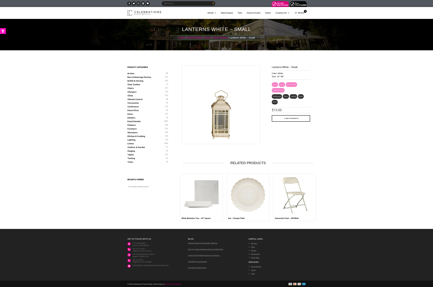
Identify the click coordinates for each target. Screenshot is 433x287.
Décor (130, 114)
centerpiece (277, 96)
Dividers (131, 118)
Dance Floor (133, 110)
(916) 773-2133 (145, 251)
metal (301, 96)
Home (181, 37)
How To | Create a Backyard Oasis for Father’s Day (205, 249)
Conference (133, 106)
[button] (3, 31)
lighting (293, 96)
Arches (130, 73)
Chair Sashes (133, 84)
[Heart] (148, 3)
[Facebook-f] (129, 3)
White (275, 102)
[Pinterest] (143, 3)
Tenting (131, 158)
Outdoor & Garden (136, 147)
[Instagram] (138, 3)
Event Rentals (194, 37)
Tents (130, 162)
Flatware (131, 125)
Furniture (132, 129)
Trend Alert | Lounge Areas (197, 262)
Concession (133, 103)
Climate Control (135, 99)
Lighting (131, 140)
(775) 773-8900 (145, 262)
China (130, 95)
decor (286, 96)
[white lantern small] (221, 140)
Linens (130, 143)
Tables (130, 155)
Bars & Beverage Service (139, 77)
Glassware (132, 132)
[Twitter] (134, 3)
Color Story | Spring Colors (197, 268)
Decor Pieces (220, 37)
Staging (131, 151)
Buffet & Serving (135, 81)
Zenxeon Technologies (173, 284)
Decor (207, 37)
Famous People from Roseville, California (202, 243)
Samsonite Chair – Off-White (287, 218)
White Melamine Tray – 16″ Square (196, 218)
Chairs (130, 88)
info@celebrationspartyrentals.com (156, 265)
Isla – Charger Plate (236, 218)
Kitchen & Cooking (136, 136)
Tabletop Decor (278, 90)
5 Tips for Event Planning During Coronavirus (204, 255)
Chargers (131, 92)
